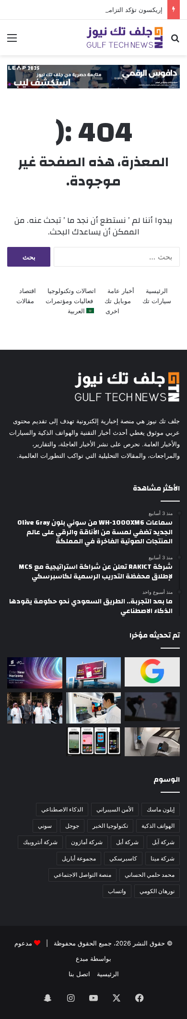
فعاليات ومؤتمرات (69, 301)
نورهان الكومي (157, 891)
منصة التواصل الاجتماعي (82, 874)
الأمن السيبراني (114, 809)
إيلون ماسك (161, 809)
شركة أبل (127, 842)
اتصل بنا (79, 974)
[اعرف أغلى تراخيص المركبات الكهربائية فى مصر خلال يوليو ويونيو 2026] (152, 741)
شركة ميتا (163, 858)
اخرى (112, 311)
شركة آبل (163, 842)
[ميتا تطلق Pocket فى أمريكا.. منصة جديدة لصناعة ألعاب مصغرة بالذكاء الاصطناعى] (93, 741)
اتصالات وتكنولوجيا (71, 291)
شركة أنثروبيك (40, 842)
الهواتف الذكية (158, 825)
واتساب (117, 891)
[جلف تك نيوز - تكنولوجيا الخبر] (124, 37)
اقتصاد (27, 291)
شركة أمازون (87, 842)
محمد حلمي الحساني (150, 874)
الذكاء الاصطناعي (62, 809)
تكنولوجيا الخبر (110, 825)
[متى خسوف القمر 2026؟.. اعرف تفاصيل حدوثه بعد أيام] (152, 706)
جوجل (72, 825)
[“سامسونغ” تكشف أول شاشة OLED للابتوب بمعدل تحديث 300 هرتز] (93, 708)
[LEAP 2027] (93, 76)
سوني (45, 825)
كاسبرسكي (123, 858)
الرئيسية (157, 291)
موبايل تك (118, 301)
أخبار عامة (120, 291)
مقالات (25, 301)
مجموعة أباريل (79, 858)
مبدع (82, 958)
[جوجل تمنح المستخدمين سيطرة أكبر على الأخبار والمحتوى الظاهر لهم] (152, 671)
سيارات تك (156, 301)
